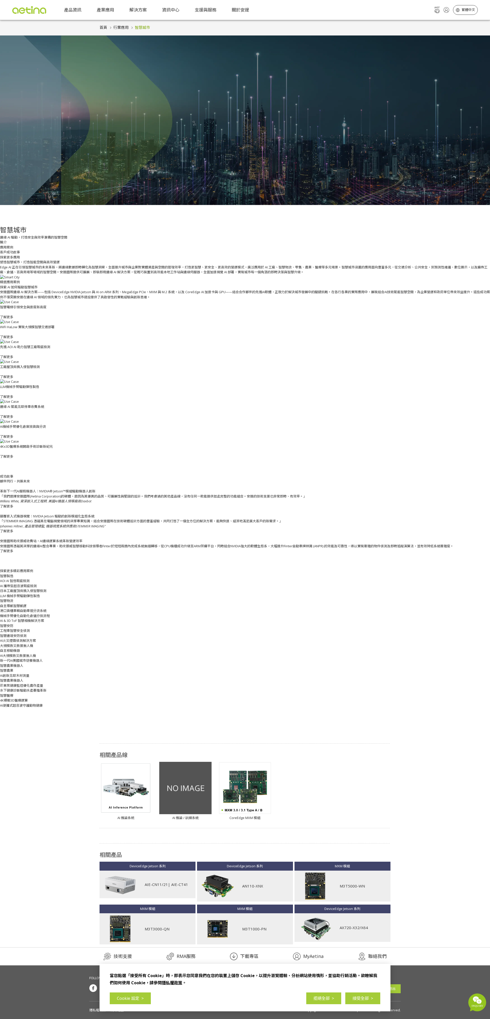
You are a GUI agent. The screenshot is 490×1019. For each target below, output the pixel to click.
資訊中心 (170, 10)
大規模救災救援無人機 (16, 645)
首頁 (103, 27)
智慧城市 (142, 27)
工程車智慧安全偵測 (15, 630)
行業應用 (121, 27)
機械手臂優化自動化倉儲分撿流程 (25, 615)
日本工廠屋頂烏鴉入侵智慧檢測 (23, 590)
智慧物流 (6, 600)
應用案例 (6, 247)
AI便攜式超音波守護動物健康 (21, 705)
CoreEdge (192, 292)
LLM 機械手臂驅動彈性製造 (20, 596)
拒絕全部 (323, 998)
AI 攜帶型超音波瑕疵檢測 (18, 586)
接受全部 (362, 998)
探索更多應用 (10, 257)
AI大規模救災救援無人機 (18, 655)
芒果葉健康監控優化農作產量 (21, 685)
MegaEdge (130, 292)
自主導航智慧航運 (13, 605)
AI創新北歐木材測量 (14, 675)
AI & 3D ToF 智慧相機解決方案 (22, 620)
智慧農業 (6, 670)
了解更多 (6, 506)
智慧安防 (6, 625)
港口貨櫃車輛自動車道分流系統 (23, 610)
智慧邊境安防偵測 (13, 635)
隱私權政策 (97, 1010)
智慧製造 (6, 576)
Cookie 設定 (130, 998)
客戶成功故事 (10, 252)
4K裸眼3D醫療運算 (14, 700)
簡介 (3, 242)
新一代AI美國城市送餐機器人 (21, 660)
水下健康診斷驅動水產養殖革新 (23, 690)
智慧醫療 (6, 695)
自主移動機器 (10, 650)
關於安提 (240, 10)
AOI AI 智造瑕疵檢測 (15, 580)
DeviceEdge (61, 292)
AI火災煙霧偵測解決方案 (18, 640)
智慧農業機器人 (11, 665)
